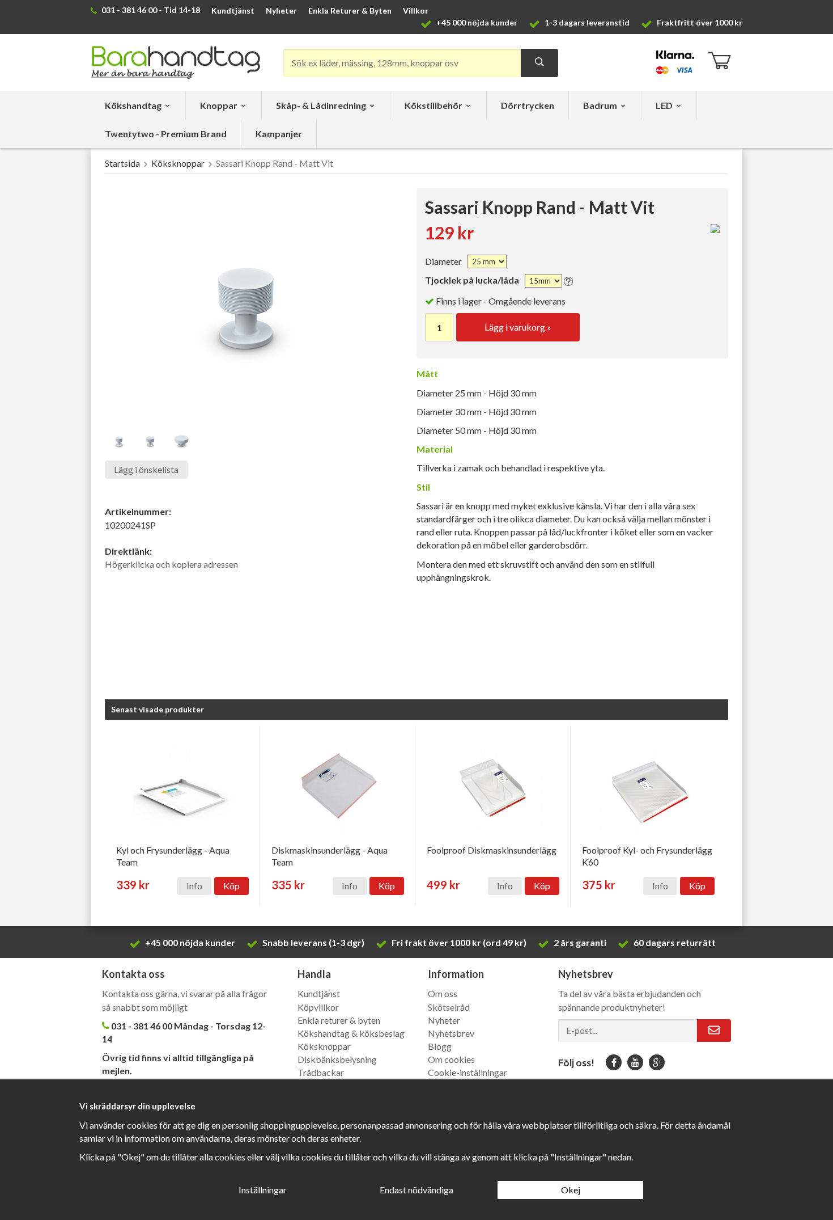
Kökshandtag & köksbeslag (351, 1033)
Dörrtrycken (527, 105)
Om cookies (451, 1059)
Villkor (415, 10)
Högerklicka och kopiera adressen (171, 564)
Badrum (600, 105)
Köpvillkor (318, 1007)
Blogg (440, 1046)
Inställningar (263, 1189)
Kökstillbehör (433, 105)
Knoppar (218, 105)
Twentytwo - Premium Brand (166, 133)
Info (194, 885)
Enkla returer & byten (339, 1020)
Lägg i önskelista (146, 469)
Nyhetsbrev (451, 1033)
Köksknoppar (324, 1046)
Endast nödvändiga (416, 1189)
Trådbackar (321, 1072)
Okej (570, 1189)
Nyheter (281, 10)
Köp (231, 885)
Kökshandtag (133, 105)
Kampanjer (279, 133)
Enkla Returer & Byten (350, 10)
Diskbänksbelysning (337, 1059)
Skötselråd (449, 1007)
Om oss (442, 993)
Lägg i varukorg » (517, 327)
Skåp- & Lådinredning (321, 105)
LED (664, 105)
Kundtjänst (232, 10)
